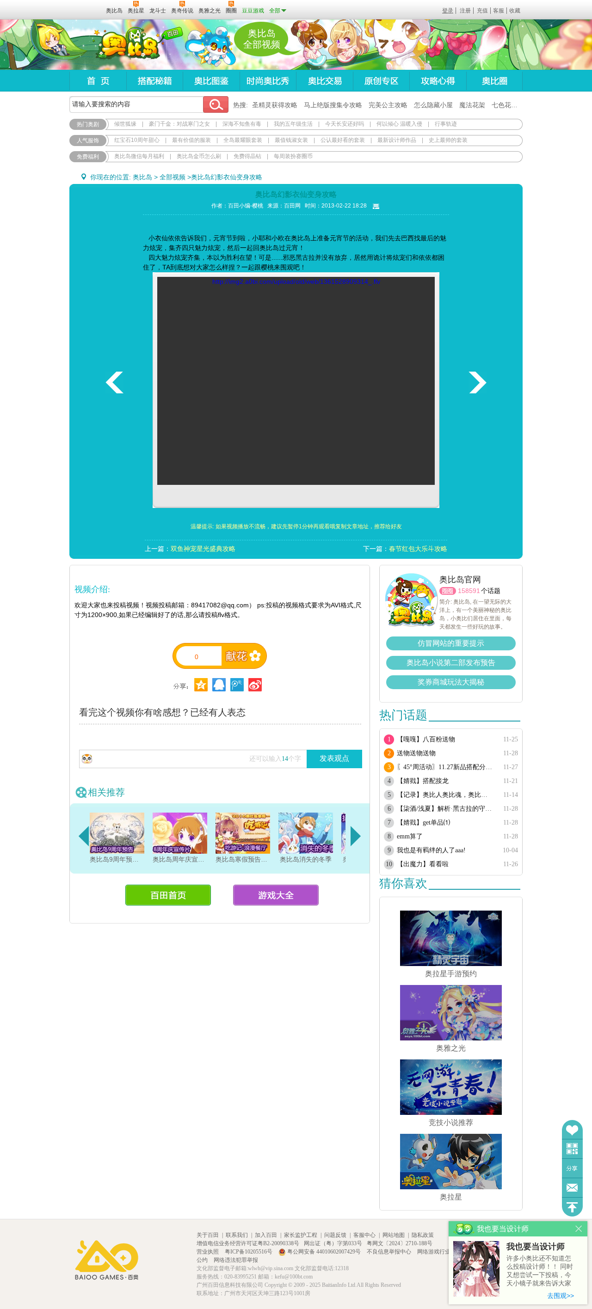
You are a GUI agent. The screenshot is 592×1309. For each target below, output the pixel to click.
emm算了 (410, 836)
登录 (447, 10)
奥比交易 (324, 80)
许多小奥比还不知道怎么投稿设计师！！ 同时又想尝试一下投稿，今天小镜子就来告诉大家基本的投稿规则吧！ (539, 1271)
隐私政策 (423, 1235)
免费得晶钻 (247, 156)
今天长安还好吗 (344, 124)
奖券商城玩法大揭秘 (451, 682)
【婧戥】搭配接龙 (423, 780)
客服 (498, 10)
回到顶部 (572, 1207)
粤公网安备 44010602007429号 (324, 1251)
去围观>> (560, 1295)
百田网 (85, 9)
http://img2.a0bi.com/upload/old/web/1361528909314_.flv (296, 281)
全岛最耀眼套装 (242, 140)
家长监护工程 (300, 1235)
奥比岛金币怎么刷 (199, 156)
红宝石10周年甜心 (137, 140)
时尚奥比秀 (268, 80)
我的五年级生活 (293, 124)
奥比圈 (494, 80)
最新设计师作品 (396, 140)
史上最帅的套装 (448, 140)
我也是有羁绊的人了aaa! (431, 850)
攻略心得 (437, 80)
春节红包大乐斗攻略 (418, 548)
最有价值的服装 (191, 140)
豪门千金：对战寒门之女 (179, 124)
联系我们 (237, 1235)
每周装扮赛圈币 (293, 156)
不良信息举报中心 (390, 1251)
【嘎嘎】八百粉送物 (426, 739)
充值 (482, 10)
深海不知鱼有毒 (241, 124)
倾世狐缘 (125, 124)
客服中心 (364, 1235)
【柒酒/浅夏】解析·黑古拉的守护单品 (445, 808)
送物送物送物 (416, 753)
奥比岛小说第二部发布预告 (451, 663)
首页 (97, 80)
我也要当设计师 (535, 1246)
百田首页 (168, 895)
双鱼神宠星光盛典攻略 (203, 548)
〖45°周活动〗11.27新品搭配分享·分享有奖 (445, 767)
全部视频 (172, 177)
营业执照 (208, 1251)
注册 (465, 10)
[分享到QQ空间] (219, 684)
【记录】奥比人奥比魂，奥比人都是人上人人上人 (445, 794)
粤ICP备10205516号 (249, 1251)
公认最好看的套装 (343, 140)
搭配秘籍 (154, 80)
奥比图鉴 (211, 80)
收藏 (514, 10)
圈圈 (447, 591)
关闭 (579, 1229)
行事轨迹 (446, 124)
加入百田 (266, 1235)
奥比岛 (127, 45)
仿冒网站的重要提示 (451, 643)
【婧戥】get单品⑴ (423, 822)
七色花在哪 (508, 105)
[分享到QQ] (201, 684)
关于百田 (208, 1235)
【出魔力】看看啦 (423, 864)
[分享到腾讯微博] (237, 684)
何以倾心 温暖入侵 (399, 124)
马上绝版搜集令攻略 (333, 105)
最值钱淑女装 (291, 140)
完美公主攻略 (388, 105)
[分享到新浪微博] (255, 684)
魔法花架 (472, 105)
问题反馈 (572, 1187)
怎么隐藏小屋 (433, 105)
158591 (469, 590)
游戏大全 (276, 895)
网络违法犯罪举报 (236, 1260)
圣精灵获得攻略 (274, 105)
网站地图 (393, 1235)
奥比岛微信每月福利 (139, 156)
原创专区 (381, 80)
